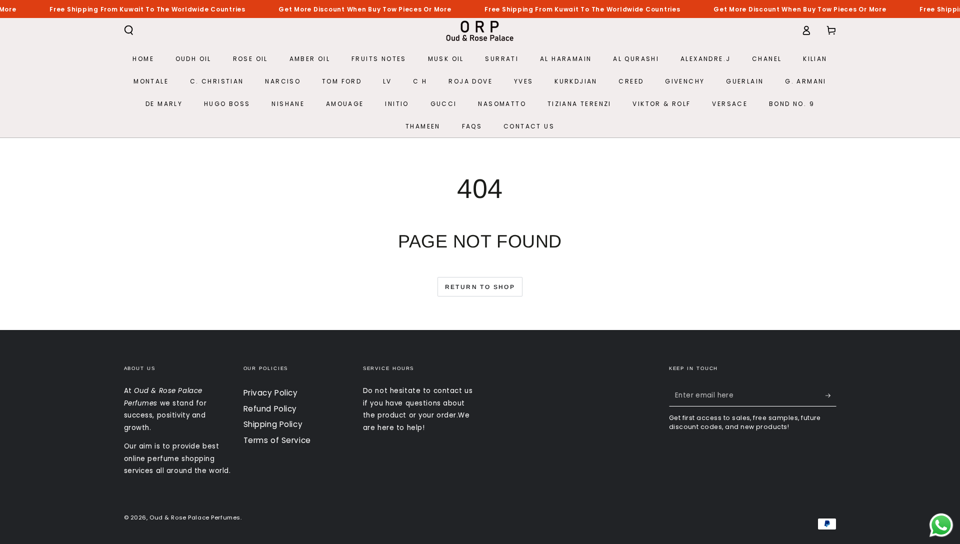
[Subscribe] (831, 395)
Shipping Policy (273, 424)
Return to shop (480, 287)
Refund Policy (270, 409)
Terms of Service (277, 440)
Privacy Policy (271, 393)
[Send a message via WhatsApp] (941, 525)
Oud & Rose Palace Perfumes (195, 518)
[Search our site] (128, 30)
